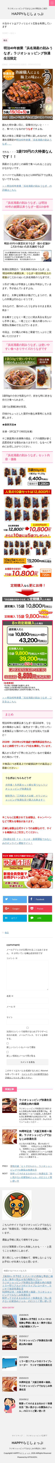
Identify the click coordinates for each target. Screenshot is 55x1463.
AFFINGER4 (32, 1457)
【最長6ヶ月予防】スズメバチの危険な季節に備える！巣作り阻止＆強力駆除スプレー (35, 1323)
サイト (10, 1017)
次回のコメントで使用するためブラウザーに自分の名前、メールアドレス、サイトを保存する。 (27, 1035)
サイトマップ (17, 1436)
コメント (12, 958)
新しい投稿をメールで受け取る (21, 1056)
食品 (7, 932)
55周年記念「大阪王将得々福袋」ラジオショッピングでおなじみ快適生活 (35, 1135)
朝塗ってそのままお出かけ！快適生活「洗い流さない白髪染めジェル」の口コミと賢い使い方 (31, 1177)
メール (11, 1006)
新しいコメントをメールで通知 (21, 1047)
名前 (10, 996)
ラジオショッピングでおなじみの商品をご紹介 (27, 1448)
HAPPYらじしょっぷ (27, 14)
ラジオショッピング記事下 (36, 1436)
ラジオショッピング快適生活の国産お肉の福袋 (26, 1282)
